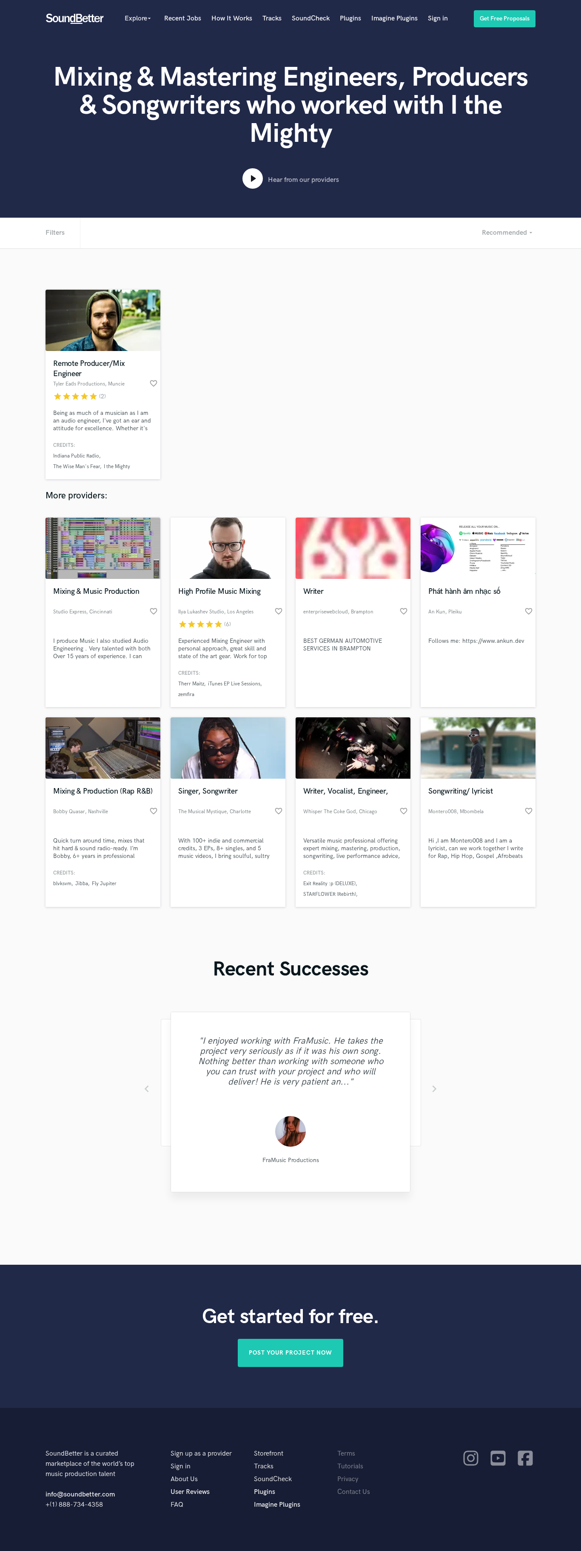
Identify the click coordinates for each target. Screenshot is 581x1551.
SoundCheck (311, 18)
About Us (184, 1479)
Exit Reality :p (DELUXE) (329, 884)
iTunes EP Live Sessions (234, 684)
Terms (346, 1454)
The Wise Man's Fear (76, 466)
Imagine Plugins (394, 18)
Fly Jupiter (104, 884)
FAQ (177, 1505)
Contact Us (353, 1492)
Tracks (272, 18)
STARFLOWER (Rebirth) (329, 894)
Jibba (81, 884)
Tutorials (350, 1466)
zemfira (186, 694)
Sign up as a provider (201, 1454)
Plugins (350, 18)
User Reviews (190, 1492)
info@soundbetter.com (80, 1495)
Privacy (348, 1479)
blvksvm (62, 884)
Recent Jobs (182, 18)
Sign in (438, 18)
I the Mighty (117, 466)
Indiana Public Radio (76, 456)
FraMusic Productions (290, 1160)
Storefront (268, 1454)
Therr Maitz (191, 684)
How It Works (231, 18)
